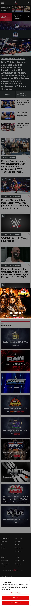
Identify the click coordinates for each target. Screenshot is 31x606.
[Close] (29, 579)
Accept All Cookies (15, 602)
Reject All (15, 597)
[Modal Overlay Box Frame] (15, 303)
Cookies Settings (15, 592)
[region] (15, 591)
